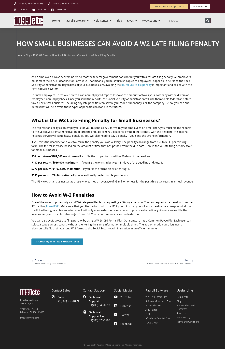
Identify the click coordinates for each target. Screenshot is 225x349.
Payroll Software (75, 20)
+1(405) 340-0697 (99, 305)
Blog (119, 20)
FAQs (130, 20)
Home (56, 20)
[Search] (208, 20)
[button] (57, 241)
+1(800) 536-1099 (68, 301)
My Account (149, 20)
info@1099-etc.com (29, 317)
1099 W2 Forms (41, 55)
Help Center (101, 20)
